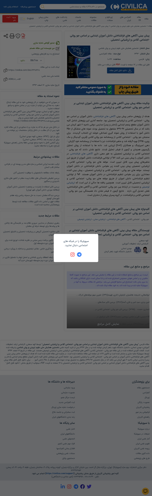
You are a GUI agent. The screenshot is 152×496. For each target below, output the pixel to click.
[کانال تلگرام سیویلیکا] (79, 254)
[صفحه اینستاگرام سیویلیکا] (72, 254)
